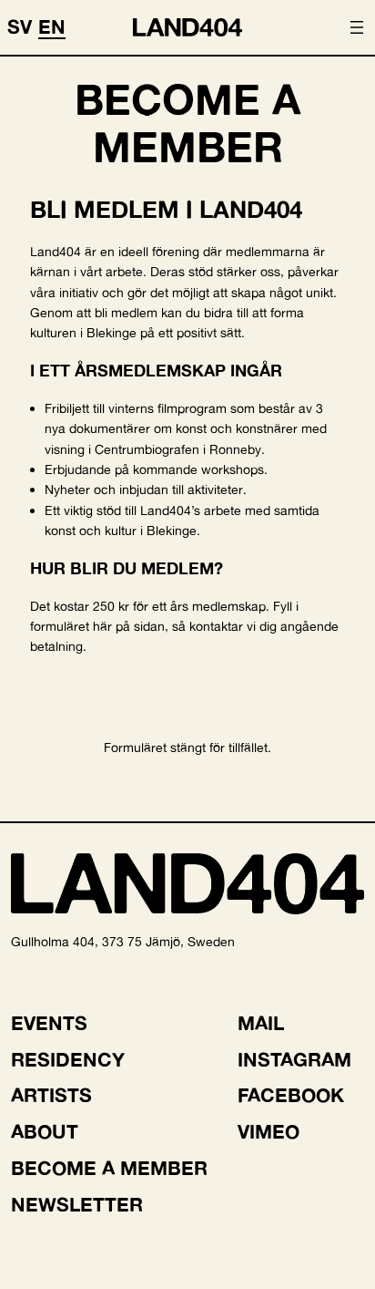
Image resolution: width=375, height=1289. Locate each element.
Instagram (294, 1059)
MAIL (261, 1023)
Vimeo (268, 1131)
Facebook (291, 1095)
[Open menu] (357, 27)
